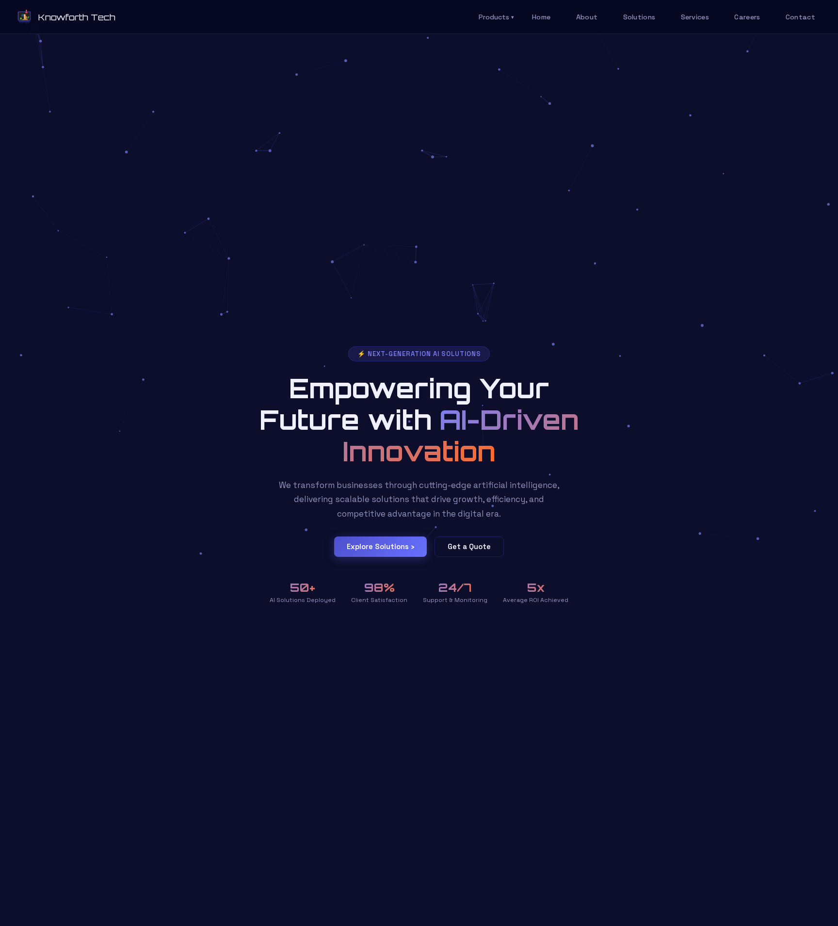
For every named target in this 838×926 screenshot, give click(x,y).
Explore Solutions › (380, 546)
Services (695, 17)
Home (541, 17)
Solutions (639, 17)
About (587, 17)
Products (496, 17)
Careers (747, 17)
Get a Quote (469, 546)
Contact (800, 17)
